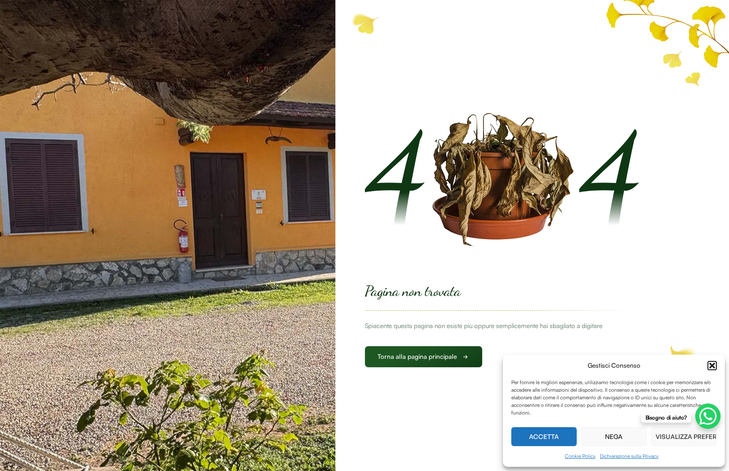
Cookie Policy (580, 456)
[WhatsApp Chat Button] (708, 416)
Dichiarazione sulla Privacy (629, 456)
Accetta (544, 437)
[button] (712, 365)
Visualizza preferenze (686, 437)
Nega (614, 437)
